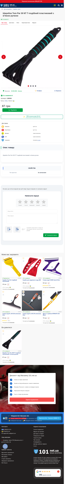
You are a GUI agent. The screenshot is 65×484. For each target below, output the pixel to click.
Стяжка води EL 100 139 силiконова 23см (32, 314)
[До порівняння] (3, 261)
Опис (18, 22)
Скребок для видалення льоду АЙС (32, 280)
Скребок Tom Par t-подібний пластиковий (9, 280)
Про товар (4, 22)
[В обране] (3, 258)
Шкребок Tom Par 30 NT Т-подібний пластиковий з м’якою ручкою (11, 353)
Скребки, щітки (16, 9)
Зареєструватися (32, 400)
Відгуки (34, 22)
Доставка (11, 22)
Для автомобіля (8, 9)
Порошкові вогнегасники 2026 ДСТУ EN (32, 1)
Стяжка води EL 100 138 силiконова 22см (11, 314)
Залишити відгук (52, 235)
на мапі (38, 140)
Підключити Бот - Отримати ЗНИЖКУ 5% (49, 418)
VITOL (6, 100)
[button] (3, 57)
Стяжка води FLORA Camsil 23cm (51, 280)
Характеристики (26, 22)
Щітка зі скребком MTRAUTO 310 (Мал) (51, 314)
